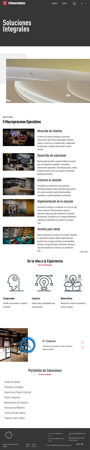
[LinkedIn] (77, 444)
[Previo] (82, 342)
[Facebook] (82, 444)
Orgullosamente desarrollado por (10, 444)
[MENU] (74, 3)
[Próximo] (82, 347)
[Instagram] (80, 444)
